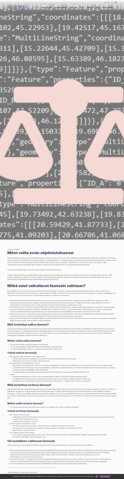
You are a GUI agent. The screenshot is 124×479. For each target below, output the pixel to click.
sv (112, 2)
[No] (122, 476)
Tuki (82, 7)
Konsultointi (46, 7)
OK (97, 476)
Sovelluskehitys (60, 7)
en (109, 2)
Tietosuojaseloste (105, 476)
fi (105, 2)
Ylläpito (89, 7)
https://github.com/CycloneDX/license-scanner (26, 457)
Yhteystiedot (107, 7)
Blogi (98, 7)
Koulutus (73, 7)
